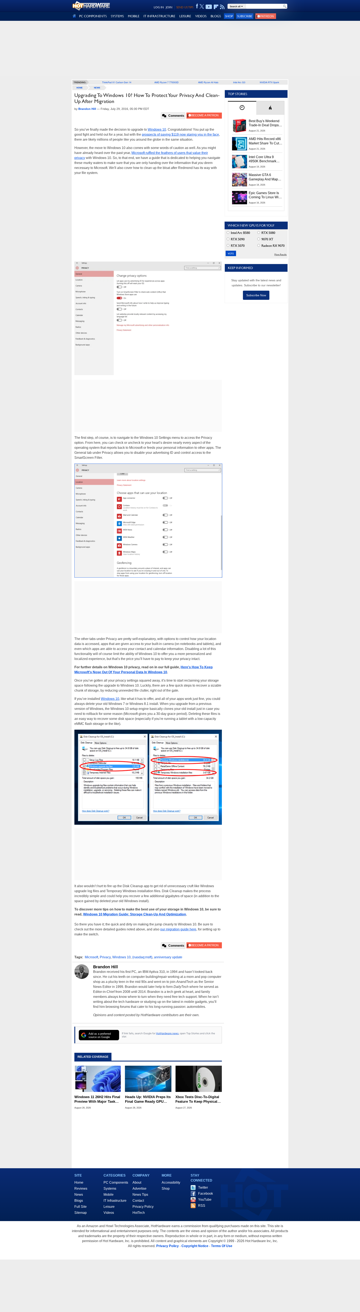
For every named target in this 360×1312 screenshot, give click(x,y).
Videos (109, 1212)
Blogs (78, 1200)
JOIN (169, 7)
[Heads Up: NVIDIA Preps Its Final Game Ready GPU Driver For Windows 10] (148, 1079)
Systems (110, 1188)
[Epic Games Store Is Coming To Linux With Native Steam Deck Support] (239, 197)
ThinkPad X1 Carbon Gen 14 (116, 82)
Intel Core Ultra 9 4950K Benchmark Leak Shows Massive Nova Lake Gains (264, 159)
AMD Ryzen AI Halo (208, 82)
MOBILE (133, 16)
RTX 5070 (237, 246)
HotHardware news (167, 1033)
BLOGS (216, 16)
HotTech (138, 1212)
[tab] (242, 108)
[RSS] (222, 7)
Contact (138, 1200)
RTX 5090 (237, 239)
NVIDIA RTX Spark (269, 82)
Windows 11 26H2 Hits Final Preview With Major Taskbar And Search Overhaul (97, 1099)
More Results (280, 254)
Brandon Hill (105, 967)
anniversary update (168, 957)
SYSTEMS (117, 16)
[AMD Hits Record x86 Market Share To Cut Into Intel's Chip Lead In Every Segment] (239, 143)
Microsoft (91, 957)
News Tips (140, 1194)
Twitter (203, 1187)
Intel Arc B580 (240, 233)
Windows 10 (157, 129)
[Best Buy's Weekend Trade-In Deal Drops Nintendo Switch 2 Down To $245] (239, 125)
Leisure (109, 1206)
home (79, 88)
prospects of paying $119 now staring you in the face (180, 134)
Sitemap (80, 1212)
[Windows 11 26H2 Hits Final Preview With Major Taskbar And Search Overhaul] (97, 1079)
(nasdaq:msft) (142, 957)
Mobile (109, 1194)
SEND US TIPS (184, 7)
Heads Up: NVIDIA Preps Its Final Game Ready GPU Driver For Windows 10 (148, 1099)
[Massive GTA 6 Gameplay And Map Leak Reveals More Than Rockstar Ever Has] (239, 179)
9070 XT (267, 239)
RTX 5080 (268, 233)
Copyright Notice (194, 1246)
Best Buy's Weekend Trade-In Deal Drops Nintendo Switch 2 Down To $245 (264, 123)
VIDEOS (200, 16)
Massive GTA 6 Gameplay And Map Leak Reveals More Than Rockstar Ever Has (263, 177)
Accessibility (171, 1182)
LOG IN (159, 7)
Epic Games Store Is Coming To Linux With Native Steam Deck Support (265, 195)
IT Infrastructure (115, 1200)
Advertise (139, 1188)
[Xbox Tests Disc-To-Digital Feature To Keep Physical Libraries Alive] (198, 1079)
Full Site (80, 1206)
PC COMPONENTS (93, 16)
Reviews (80, 1188)
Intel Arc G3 (239, 82)
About (136, 1182)
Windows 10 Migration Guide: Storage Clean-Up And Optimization (134, 914)
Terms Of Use (221, 1246)
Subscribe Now (256, 295)
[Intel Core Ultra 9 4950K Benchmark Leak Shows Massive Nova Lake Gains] (239, 161)
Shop (229, 16)
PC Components (116, 1182)
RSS (201, 1205)
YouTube (204, 1199)
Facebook (205, 1193)
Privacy (105, 957)
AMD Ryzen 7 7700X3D (166, 82)
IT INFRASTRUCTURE (159, 16)
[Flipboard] (216, 7)
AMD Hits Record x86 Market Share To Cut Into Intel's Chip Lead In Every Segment (265, 141)
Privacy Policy (143, 1206)
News (97, 88)
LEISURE (185, 16)
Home (78, 1182)
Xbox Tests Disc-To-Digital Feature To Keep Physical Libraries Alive (197, 1099)
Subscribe (244, 16)
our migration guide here (178, 929)
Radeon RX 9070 (273, 246)
